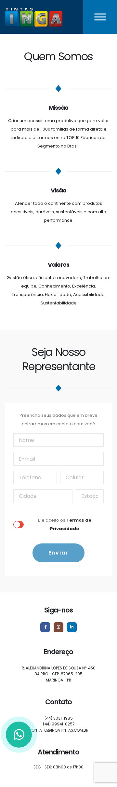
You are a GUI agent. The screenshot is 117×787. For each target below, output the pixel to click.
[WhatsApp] (19, 735)
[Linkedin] (72, 627)
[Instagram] (58, 627)
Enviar (58, 552)
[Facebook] (45, 627)
